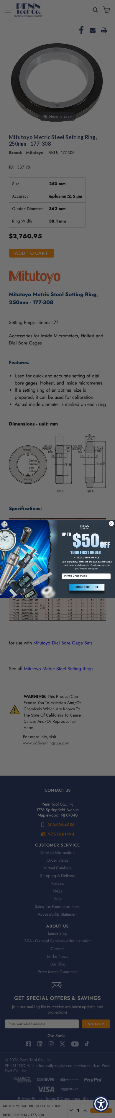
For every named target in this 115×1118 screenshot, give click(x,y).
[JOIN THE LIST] (86, 590)
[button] (86, 590)
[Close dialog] (111, 523)
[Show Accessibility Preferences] (101, 1104)
